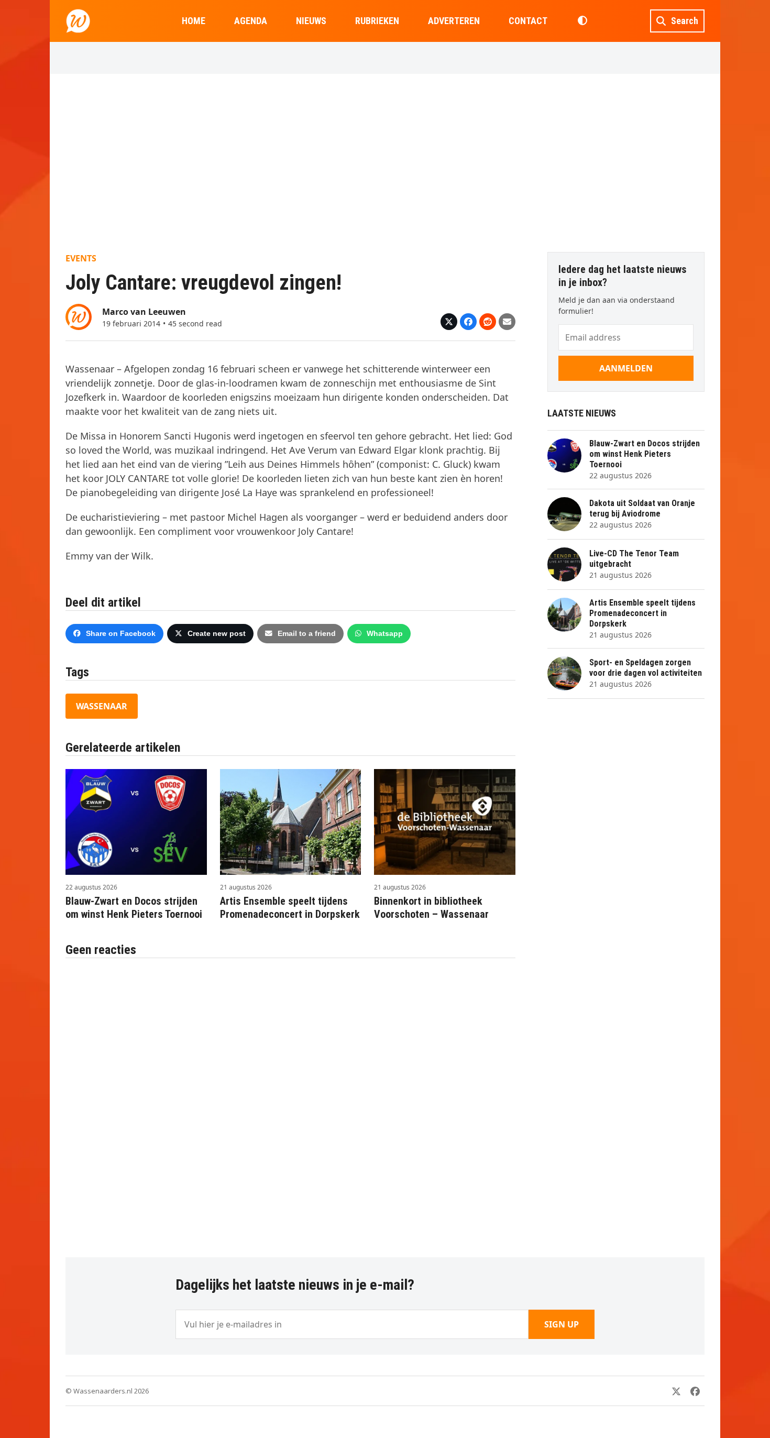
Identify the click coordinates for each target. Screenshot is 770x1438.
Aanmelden (626, 368)
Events (80, 258)
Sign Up (561, 1324)
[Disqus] (290, 1102)
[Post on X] (449, 321)
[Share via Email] (507, 321)
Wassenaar (101, 706)
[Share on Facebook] (468, 321)
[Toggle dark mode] (582, 21)
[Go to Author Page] (78, 316)
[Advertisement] (385, 163)
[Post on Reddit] (487, 321)
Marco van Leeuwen (144, 311)
